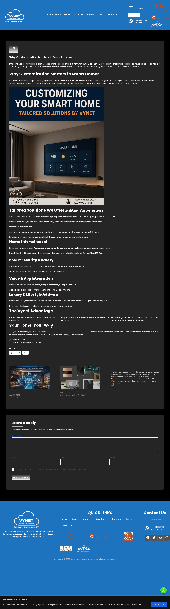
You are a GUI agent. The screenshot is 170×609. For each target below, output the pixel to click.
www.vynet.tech (33, 339)
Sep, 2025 (13, 49)
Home (50, 14)
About (58, 14)
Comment (17, 436)
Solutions (78, 14)
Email (63, 457)
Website (113, 457)
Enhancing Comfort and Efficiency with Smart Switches (82, 390)
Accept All (159, 604)
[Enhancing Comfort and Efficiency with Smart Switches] (84, 377)
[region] (85, 602)
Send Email (139, 8)
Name (15, 457)
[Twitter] (154, 538)
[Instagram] (167, 538)
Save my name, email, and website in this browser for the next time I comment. (50, 469)
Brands (66, 14)
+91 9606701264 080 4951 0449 (141, 21)
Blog (100, 14)
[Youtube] (160, 538)
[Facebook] (148, 538)
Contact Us (112, 14)
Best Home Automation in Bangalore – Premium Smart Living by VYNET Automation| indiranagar (31, 391)
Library (90, 14)
